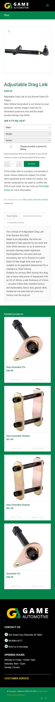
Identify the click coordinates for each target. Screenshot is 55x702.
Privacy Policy (42, 691)
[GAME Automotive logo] (22, 5)
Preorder (44, 200)
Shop (6, 15)
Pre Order (31, 164)
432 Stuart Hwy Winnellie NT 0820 (25, 635)
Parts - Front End (34, 200)
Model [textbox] (9, 134)
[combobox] (27, 127)
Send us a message (18, 646)
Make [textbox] (8, 127)
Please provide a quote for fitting (33, 148)
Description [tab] (12, 216)
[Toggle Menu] (47, 5)
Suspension (8, 203)
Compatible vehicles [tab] (15, 223)
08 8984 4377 (15, 640)
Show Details (38, 380)
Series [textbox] (9, 140)
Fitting (25, 200)
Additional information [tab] (32, 216)
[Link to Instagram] (41, 698)
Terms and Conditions (16, 695)
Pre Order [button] (17, 380)
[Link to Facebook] (46, 698)
